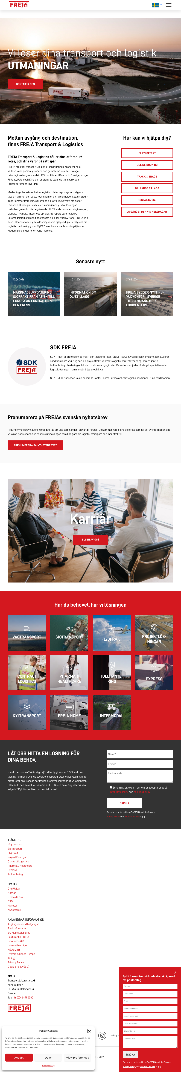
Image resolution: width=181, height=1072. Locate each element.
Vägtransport (15, 844)
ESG (10, 901)
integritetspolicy (119, 791)
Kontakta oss (25, 84)
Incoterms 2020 (16, 941)
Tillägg (11, 958)
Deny (48, 1057)
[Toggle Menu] (168, 5)
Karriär (12, 892)
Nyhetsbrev (14, 909)
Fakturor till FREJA (18, 937)
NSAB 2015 (14, 949)
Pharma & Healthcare (20, 865)
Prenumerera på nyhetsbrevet (35, 445)
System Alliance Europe (21, 954)
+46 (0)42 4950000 (22, 997)
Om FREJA (14, 888)
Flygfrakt (13, 853)
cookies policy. (142, 791)
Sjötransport (15, 848)
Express (12, 870)
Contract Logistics (18, 861)
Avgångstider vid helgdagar (147, 211)
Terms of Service (147, 1066)
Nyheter (12, 905)
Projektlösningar (17, 857)
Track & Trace (147, 176)
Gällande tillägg (147, 188)
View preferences (77, 1057)
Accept (19, 1057)
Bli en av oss (90, 539)
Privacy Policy (48, 1066)
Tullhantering (15, 874)
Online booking (147, 165)
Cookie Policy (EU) (18, 966)
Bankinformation (17, 928)
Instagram (115, 1035)
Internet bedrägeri (18, 945)
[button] (89, 1031)
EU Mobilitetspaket (19, 932)
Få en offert (147, 153)
